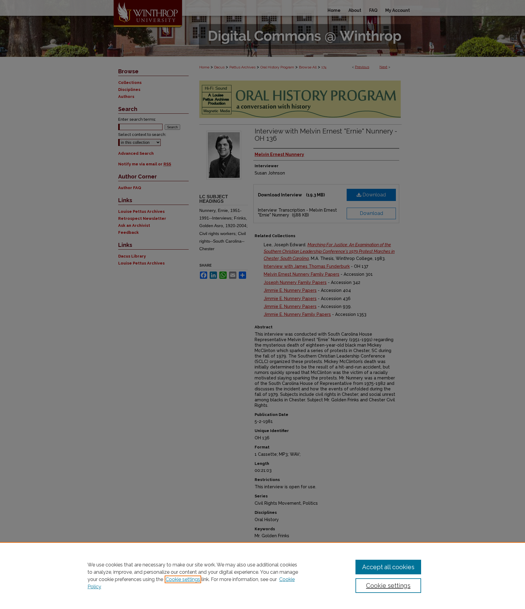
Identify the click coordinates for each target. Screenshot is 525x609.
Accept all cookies (388, 567)
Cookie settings (183, 579)
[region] (262, 575)
